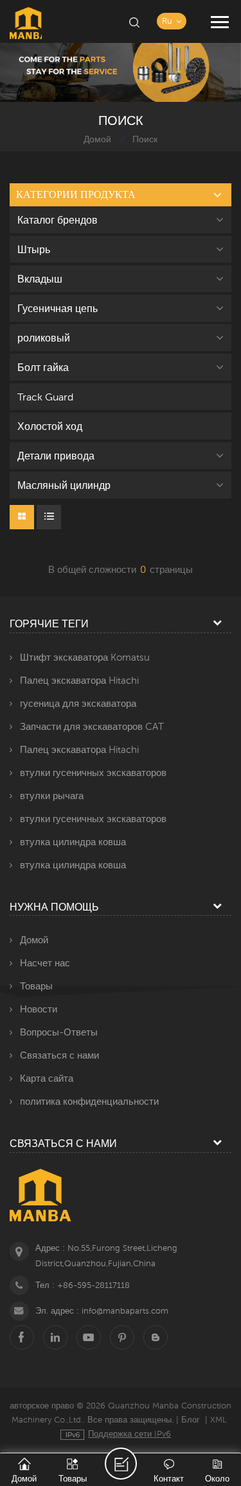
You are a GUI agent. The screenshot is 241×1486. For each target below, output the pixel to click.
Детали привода (55, 455)
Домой (97, 139)
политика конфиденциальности (89, 1101)
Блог (190, 1419)
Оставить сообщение (121, 1464)
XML (218, 1419)
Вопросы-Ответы (59, 1032)
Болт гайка (43, 367)
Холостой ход (49, 426)
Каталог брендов (57, 220)
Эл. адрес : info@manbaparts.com (101, 1311)
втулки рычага (52, 795)
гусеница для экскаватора (78, 703)
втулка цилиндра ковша (73, 841)
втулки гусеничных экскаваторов (93, 772)
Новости (38, 1008)
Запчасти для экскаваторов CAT (92, 726)
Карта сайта (46, 1078)
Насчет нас (45, 962)
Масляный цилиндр (64, 485)
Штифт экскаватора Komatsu (85, 657)
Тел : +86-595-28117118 (82, 1285)
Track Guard (45, 396)
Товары (36, 985)
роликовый (43, 337)
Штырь (33, 249)
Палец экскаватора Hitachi (79, 680)
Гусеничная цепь (57, 308)
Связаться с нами (59, 1055)
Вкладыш (39, 279)
